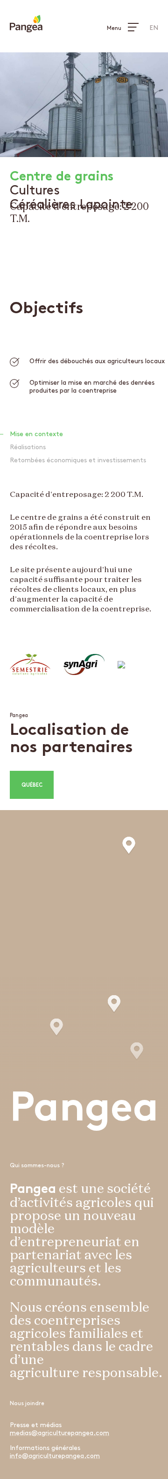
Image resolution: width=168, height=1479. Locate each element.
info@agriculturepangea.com (55, 1456)
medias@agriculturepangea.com (59, 1433)
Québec (31, 785)
